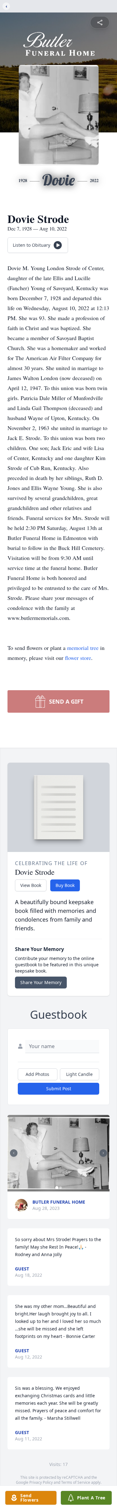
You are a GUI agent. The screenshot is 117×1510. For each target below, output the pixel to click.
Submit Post (58, 1089)
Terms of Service (75, 1482)
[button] (58, 1153)
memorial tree (83, 647)
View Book (30, 885)
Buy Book (65, 885)
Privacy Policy (41, 1482)
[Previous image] (13, 1153)
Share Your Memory (40, 982)
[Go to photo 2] (60, 1187)
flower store (78, 657)
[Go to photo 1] (56, 1187)
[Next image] (103, 1153)
